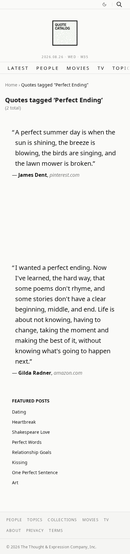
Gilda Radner (34, 372)
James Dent (32, 174)
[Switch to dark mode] (104, 4)
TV (101, 68)
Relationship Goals (31, 452)
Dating (19, 412)
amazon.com (68, 372)
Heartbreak (24, 422)
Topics (35, 519)
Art (15, 482)
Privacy (35, 530)
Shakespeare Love (31, 432)
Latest (18, 68)
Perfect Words (27, 442)
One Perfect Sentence (35, 472)
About (13, 530)
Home (11, 85)
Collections (62, 519)
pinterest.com (65, 174)
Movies (78, 68)
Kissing (19, 462)
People (47, 68)
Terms (56, 530)
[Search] (119, 4)
